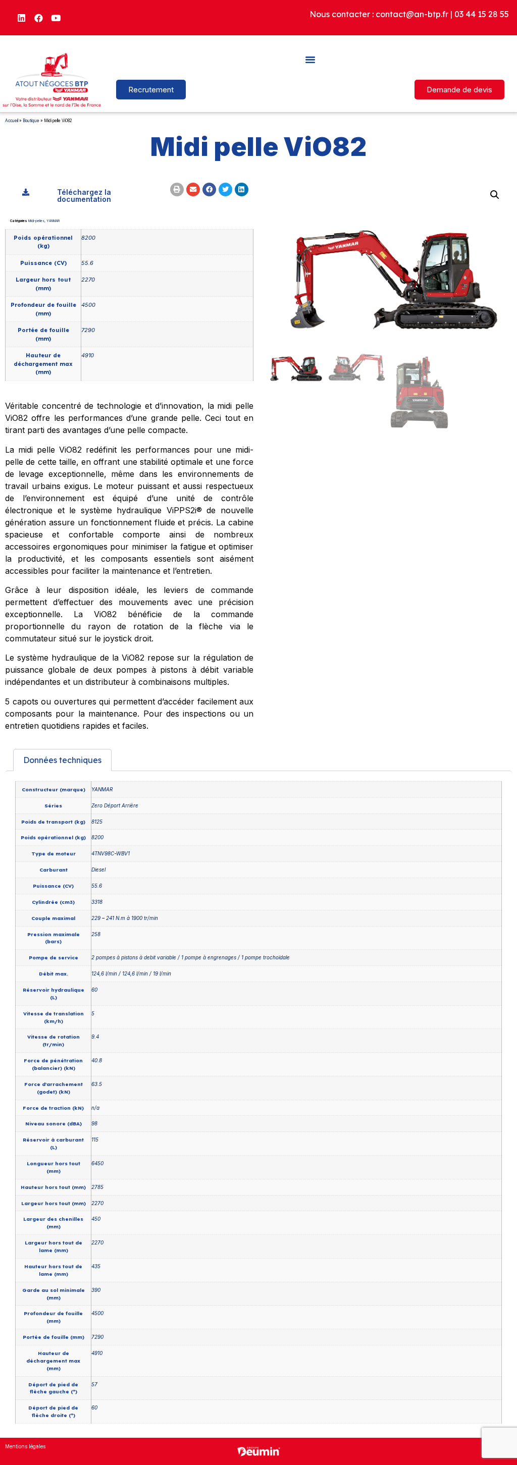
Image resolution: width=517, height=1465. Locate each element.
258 (95, 934)
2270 (88, 279)
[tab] (62, 760)
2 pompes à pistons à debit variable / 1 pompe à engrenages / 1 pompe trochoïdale (190, 957)
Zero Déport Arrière (114, 805)
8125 (96, 822)
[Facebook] (38, 17)
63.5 (96, 1084)
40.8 (96, 1060)
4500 (88, 304)
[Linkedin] (21, 17)
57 (94, 1384)
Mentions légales (25, 1446)
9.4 (95, 1037)
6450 (97, 1163)
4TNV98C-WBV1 (110, 853)
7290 (88, 330)
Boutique (31, 120)
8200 (88, 237)
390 (95, 1290)
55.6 (87, 262)
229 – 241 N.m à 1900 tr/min (124, 918)
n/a (95, 1108)
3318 (96, 902)
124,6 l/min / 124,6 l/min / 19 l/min (131, 973)
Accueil (11, 120)
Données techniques (62, 760)
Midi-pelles (36, 221)
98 (94, 1123)
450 (95, 1219)
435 (95, 1266)
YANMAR (53, 221)
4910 (87, 355)
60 (94, 990)
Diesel (98, 869)
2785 (97, 1187)
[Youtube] (56, 17)
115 (94, 1139)
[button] (310, 59)
